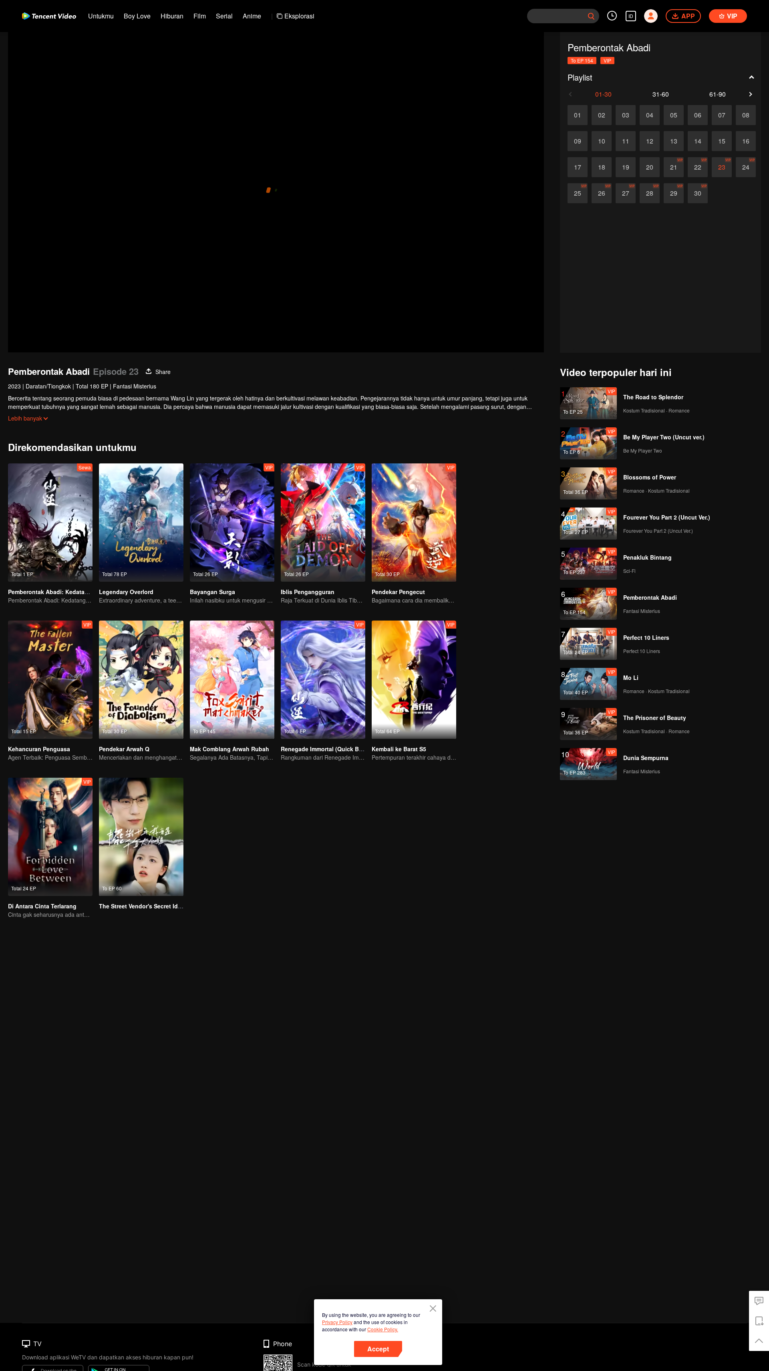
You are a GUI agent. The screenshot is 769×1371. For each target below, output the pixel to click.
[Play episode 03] (626, 115)
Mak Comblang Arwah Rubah (229, 749)
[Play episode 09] (578, 141)
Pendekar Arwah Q (124, 749)
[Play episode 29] (674, 193)
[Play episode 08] (746, 115)
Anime (252, 15)
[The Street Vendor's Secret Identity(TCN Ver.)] (141, 837)
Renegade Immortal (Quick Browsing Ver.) (337, 749)
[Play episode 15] (722, 141)
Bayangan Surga (212, 592)
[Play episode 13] (674, 141)
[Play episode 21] (674, 167)
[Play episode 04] (650, 115)
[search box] (591, 16)
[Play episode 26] (602, 193)
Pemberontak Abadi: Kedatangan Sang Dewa (69, 592)
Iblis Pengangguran (307, 592)
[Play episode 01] (578, 115)
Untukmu (101, 15)
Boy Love (137, 15)
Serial (224, 15)
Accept (378, 1348)
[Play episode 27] (626, 193)
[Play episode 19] (626, 167)
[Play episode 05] (674, 115)
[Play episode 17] (578, 167)
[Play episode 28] (650, 193)
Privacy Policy (337, 1321)
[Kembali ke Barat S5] (414, 680)
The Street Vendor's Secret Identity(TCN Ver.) (159, 906)
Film (199, 15)
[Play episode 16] (746, 141)
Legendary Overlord (126, 592)
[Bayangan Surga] (232, 522)
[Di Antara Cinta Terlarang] (50, 837)
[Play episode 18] (602, 167)
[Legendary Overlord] (141, 522)
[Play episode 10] (602, 141)
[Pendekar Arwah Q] (141, 680)
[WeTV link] (49, 16)
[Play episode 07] (722, 115)
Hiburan (172, 15)
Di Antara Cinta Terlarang (42, 906)
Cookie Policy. (382, 1329)
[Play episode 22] (698, 167)
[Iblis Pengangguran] (323, 522)
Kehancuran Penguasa (39, 749)
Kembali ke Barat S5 (399, 749)
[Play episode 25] (578, 193)
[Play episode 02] (602, 115)
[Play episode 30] (698, 193)
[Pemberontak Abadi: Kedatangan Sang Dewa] (50, 522)
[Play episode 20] (650, 167)
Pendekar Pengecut (398, 592)
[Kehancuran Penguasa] (50, 680)
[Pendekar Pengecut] (414, 522)
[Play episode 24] (746, 167)
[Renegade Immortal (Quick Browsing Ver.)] (323, 680)
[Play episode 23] (722, 167)
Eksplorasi (299, 15)
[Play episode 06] (698, 115)
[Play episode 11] (626, 141)
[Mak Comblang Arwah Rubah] (232, 680)
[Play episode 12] (650, 141)
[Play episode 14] (698, 141)
